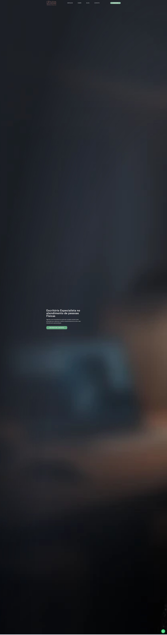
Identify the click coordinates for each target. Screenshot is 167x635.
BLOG (87, 3)
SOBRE (79, 3)
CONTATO (97, 3)
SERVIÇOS (70, 3)
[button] (163, 631)
